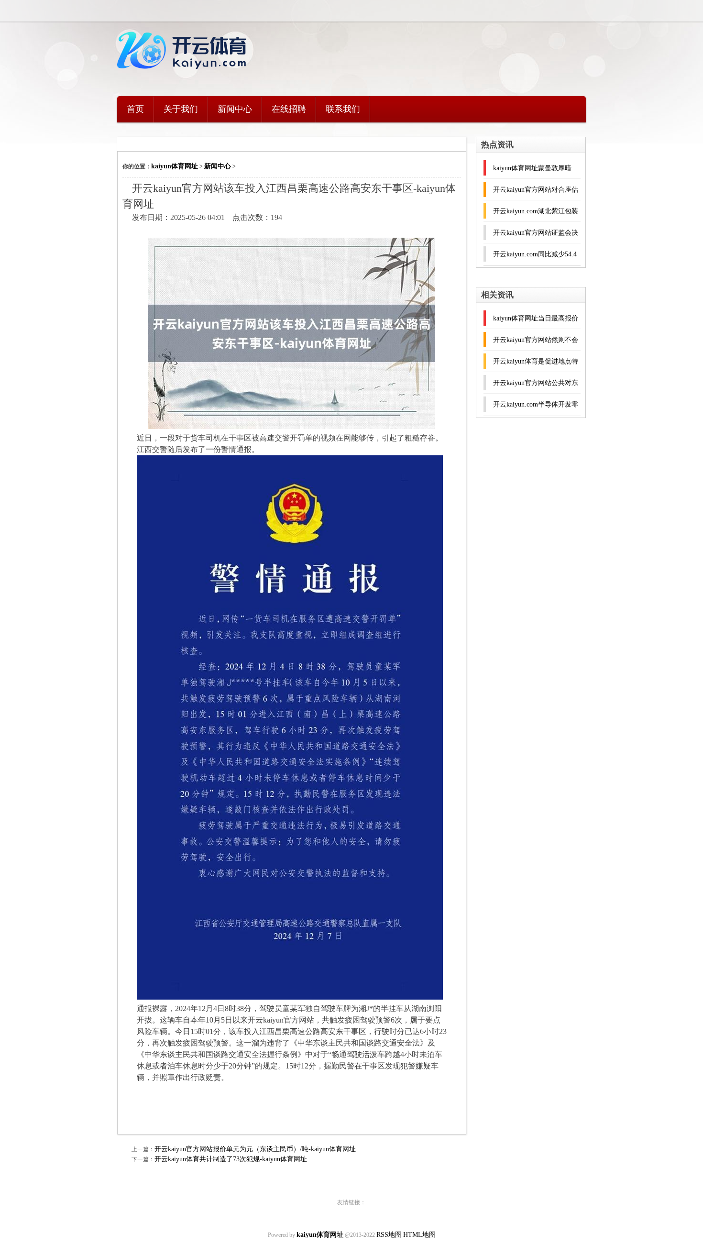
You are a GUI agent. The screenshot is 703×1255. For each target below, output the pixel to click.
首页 (135, 109)
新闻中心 (235, 109)
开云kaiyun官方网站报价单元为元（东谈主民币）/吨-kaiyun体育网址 (255, 1149)
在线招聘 (289, 109)
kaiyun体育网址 (174, 166)
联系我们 (343, 109)
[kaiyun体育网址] (184, 74)
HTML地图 (419, 1234)
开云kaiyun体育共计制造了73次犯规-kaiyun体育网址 (230, 1159)
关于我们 (181, 109)
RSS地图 (389, 1234)
